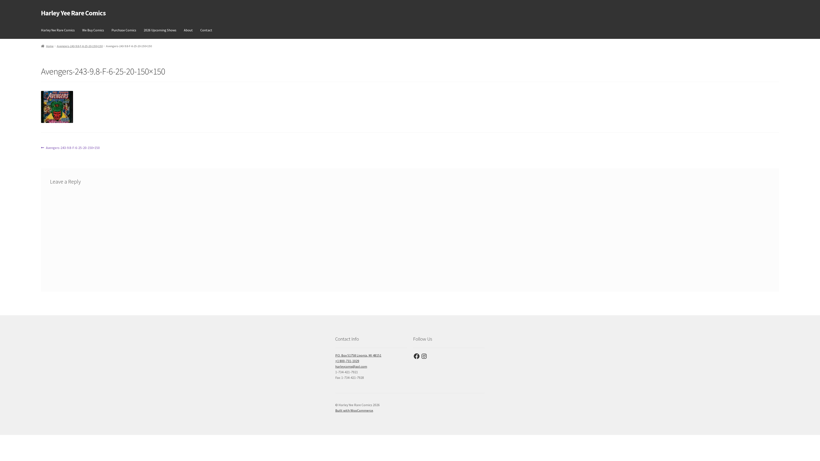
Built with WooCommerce (354, 410)
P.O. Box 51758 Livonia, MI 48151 (358, 355)
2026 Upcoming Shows (160, 30)
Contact (206, 30)
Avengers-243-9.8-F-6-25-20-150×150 (80, 46)
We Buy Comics (93, 30)
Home (50, 46)
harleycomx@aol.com (351, 366)
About (188, 30)
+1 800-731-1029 (347, 361)
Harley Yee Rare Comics (73, 13)
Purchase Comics (123, 30)
